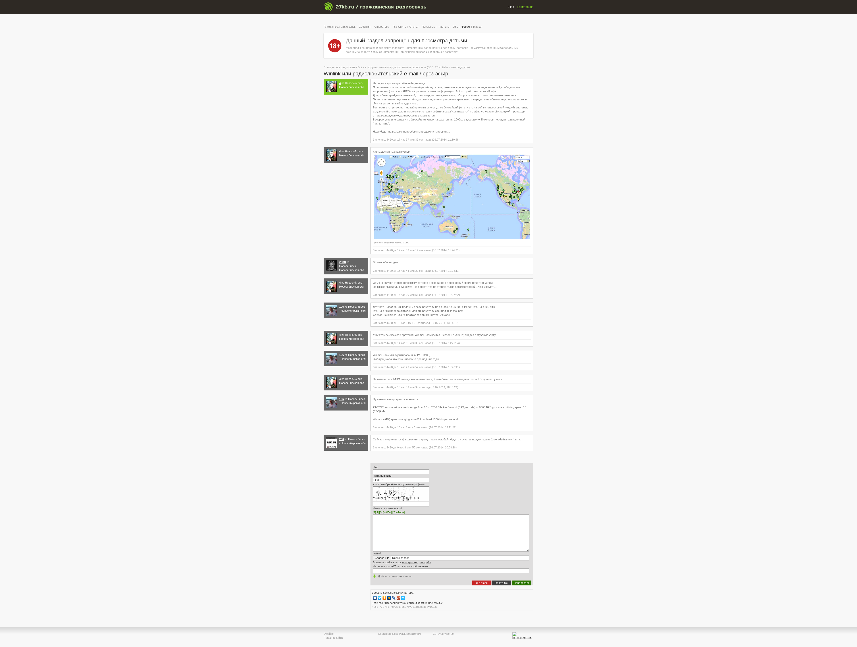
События (364, 26)
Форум (466, 26)
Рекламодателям (410, 633)
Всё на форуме (367, 67)
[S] (380, 512)
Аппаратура (381, 26)
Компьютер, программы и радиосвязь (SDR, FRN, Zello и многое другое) (424, 67)
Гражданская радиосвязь (340, 26)
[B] (374, 512)
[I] (377, 512)
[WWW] (387, 512)
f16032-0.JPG (402, 242)
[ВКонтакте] (375, 598)
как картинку (410, 562)
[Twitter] (379, 598)
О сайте (329, 633)
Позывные (428, 26)
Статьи (413, 26)
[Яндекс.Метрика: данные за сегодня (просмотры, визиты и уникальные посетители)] (522, 635)
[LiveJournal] (393, 598)
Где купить (399, 26)
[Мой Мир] (389, 598)
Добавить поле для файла (394, 576)
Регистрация (525, 6)
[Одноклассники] (384, 598)
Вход (511, 6)
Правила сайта (333, 637)
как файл (425, 562)
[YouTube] (398, 512)
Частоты (444, 26)
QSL (455, 26)
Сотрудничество (443, 633)
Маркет (478, 26)
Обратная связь (388, 633)
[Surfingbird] (403, 598)
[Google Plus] (398, 598)
